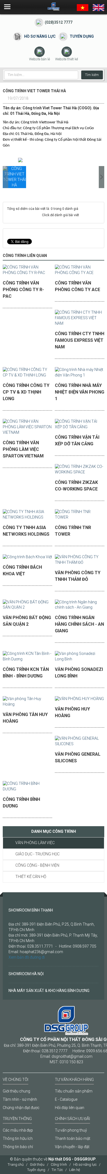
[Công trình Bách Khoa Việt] (27, 559)
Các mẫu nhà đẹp (18, 1130)
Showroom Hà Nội (26, 974)
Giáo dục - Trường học (37, 854)
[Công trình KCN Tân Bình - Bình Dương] (27, 658)
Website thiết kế (66, 59)
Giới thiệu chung (16, 1091)
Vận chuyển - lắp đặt (72, 1147)
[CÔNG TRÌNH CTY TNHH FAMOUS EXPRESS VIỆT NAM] (79, 320)
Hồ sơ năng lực (40, 36)
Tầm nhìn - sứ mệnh (20, 1099)
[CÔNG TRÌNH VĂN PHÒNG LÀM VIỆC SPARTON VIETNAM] (27, 429)
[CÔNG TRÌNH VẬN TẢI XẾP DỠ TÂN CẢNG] (79, 426)
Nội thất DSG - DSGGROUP (72, 1159)
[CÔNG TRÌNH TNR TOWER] (79, 516)
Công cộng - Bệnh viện (37, 865)
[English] (98, 7)
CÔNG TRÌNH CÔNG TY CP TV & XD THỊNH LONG (26, 392)
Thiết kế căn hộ (30, 876)
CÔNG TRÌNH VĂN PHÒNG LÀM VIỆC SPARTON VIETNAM (23, 449)
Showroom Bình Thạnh (31, 910)
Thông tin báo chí (18, 1147)
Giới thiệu (37, 1164)
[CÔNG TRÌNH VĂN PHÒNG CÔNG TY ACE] (79, 272)
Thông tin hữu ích (18, 1138)
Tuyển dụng (82, 36)
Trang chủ (16, 1164)
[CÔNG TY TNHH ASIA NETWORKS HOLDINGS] (27, 516)
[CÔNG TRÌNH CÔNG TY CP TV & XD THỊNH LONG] (27, 374)
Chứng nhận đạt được (21, 1107)
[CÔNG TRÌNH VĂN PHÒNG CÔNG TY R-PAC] (27, 272)
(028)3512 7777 (58, 22)
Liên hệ (74, 1170)
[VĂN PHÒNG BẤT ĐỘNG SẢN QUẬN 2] (27, 606)
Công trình (59, 1164)
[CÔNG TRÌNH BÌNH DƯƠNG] (27, 788)
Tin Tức (57, 1170)
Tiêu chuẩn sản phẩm (73, 1091)
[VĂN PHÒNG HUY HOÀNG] (79, 701)
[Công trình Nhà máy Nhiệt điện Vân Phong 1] (79, 374)
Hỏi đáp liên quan (69, 1107)
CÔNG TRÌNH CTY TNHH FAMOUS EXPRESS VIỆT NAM (79, 340)
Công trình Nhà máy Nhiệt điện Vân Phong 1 (79, 392)
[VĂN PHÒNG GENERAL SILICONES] (79, 743)
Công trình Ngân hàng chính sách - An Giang (79, 624)
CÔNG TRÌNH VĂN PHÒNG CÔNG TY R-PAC (23, 289)
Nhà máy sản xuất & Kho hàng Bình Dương (49, 990)
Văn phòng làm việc (35, 842)
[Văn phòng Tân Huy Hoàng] (27, 703)
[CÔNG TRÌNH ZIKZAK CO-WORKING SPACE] (79, 471)
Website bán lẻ (39, 59)
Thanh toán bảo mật (72, 1138)
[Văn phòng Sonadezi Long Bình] (79, 658)
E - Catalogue (66, 1099)
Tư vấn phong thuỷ (71, 1130)
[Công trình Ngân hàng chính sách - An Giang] (79, 606)
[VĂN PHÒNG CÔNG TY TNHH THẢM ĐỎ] (79, 561)
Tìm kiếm (92, 75)
